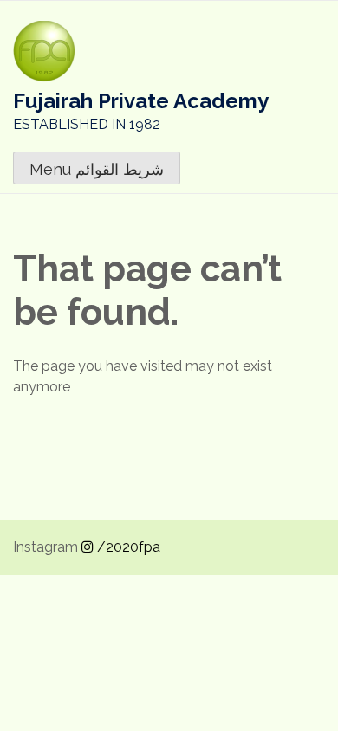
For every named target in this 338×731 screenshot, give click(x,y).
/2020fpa (127, 547)
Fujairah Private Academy (141, 100)
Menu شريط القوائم (96, 169)
